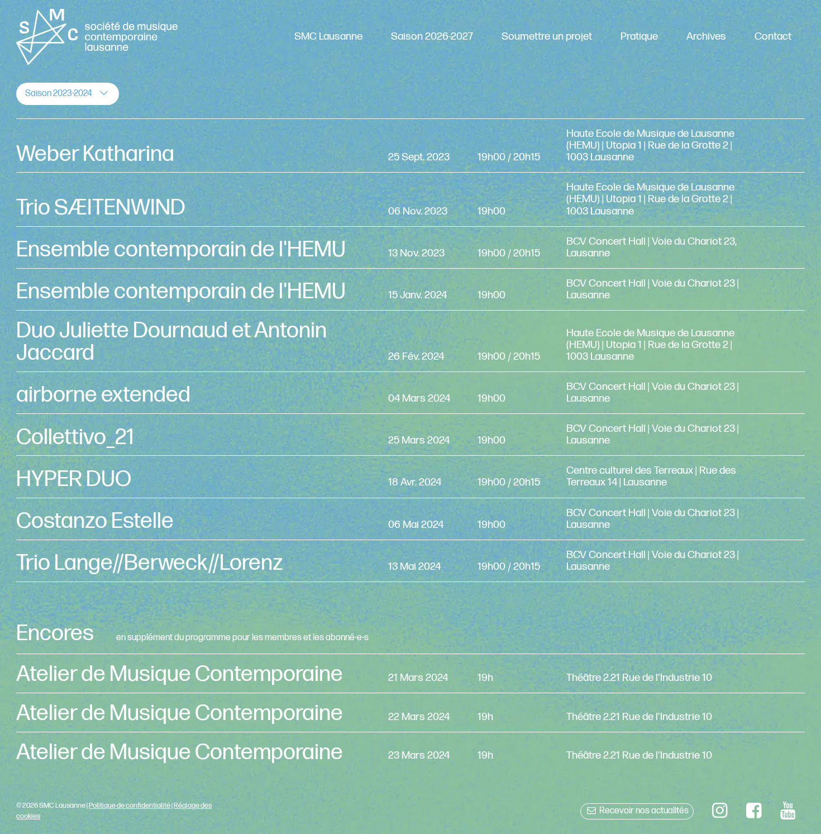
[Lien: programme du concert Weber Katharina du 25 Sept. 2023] (410, 145)
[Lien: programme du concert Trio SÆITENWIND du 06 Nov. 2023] (410, 199)
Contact (773, 36)
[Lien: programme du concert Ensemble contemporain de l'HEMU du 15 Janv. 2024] (410, 289)
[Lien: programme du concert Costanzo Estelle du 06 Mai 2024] (410, 519)
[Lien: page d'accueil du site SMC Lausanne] (96, 37)
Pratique (639, 36)
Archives (706, 36)
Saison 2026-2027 (432, 36)
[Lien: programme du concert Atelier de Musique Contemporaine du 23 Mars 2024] (410, 751)
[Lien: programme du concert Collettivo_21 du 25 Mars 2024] (410, 434)
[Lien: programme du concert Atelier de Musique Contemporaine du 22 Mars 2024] (410, 712)
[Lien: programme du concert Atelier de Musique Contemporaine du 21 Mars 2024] (410, 673)
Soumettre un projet (547, 36)
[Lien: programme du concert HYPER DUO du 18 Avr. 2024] (410, 476)
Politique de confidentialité (129, 805)
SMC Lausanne (328, 36)
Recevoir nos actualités (643, 811)
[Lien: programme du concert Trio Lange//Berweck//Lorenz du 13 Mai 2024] (410, 561)
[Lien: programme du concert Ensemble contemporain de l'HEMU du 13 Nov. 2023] (410, 247)
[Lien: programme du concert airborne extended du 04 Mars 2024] (410, 392)
